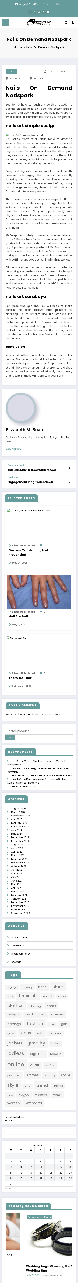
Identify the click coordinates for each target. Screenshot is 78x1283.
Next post (13, 477)
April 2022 (16, 873)
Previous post (16, 465)
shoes (33, 1075)
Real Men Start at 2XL (23, 786)
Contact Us (17, 945)
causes (62, 996)
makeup (56, 1054)
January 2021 (19, 898)
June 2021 (16, 880)
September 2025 (20, 815)
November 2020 (20, 906)
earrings (14, 1024)
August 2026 (18, 808)
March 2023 (18, 855)
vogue (24, 1094)
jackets (15, 1043)
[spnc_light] (73, 23)
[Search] (66, 22)
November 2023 (20, 841)
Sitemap (16, 962)
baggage (11, 987)
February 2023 (19, 859)
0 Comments (40, 78)
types (10, 1095)
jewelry (37, 1042)
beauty (27, 987)
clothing (35, 1006)
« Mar (8, 1188)
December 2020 (20, 902)
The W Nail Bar (20, 678)
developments (35, 1014)
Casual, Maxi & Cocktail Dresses (32, 470)
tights (27, 1086)
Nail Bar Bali (18, 616)
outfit (34, 1065)
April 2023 (16, 851)
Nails (11, 71)
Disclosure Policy (20, 953)
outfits (49, 1065)
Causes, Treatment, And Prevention (28, 552)
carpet (47, 996)
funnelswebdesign (15, 1117)
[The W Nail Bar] (17, 638)
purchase (13, 1075)
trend (42, 1085)
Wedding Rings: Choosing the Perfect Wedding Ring (35, 1268)
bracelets (28, 995)
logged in (28, 714)
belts (42, 987)
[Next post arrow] (69, 482)
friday (52, 1024)
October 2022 (18, 866)
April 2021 (16, 887)
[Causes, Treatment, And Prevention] (28, 510)
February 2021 (19, 895)
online (15, 1064)
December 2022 (20, 862)
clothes (15, 1005)
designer (13, 1014)
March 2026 (18, 812)
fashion (35, 1023)
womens (34, 1103)
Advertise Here (19, 937)
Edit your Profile (59, 437)
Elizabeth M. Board (57, 71)
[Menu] (5, 22)
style (12, 1085)
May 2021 (16, 884)
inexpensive (55, 1033)
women (13, 1103)
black (58, 987)
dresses (57, 1014)
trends (58, 1086)
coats (51, 1006)
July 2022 (16, 869)
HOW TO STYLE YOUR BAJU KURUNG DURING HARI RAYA (42, 775)
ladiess (15, 1053)
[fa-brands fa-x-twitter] (34, 12)
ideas (25, 1032)
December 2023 (20, 837)
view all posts (14, 449)
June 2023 (17, 848)
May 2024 (16, 833)
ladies (55, 1043)
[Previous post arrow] (69, 468)
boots (10, 996)
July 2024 (16, 830)
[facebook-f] (30, 12)
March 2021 (17, 891)
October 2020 (19, 909)
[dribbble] (39, 12)
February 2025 (19, 823)
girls (64, 1024)
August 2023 (18, 844)
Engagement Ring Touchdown (30, 482)
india (40, 1033)
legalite (9, 1120)
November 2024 (20, 826)
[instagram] (43, 12)
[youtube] (48, 12)
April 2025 (16, 819)
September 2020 (20, 913)
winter (57, 1095)
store (66, 1075)
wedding (41, 1095)
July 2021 (16, 877)
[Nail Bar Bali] (39, 591)
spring (50, 1075)
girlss (10, 1033)
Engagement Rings (20, 1217)
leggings (37, 1054)
